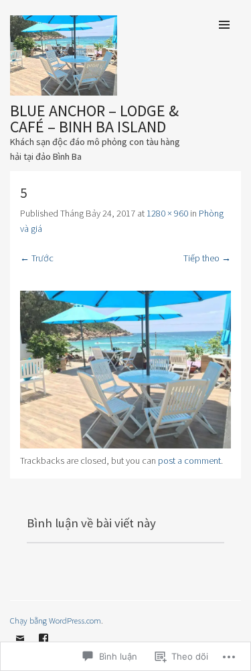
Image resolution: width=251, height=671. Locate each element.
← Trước (37, 258)
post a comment (189, 460)
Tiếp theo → (207, 258)
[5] (125, 445)
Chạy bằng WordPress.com (55, 620)
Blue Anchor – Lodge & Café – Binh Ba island (94, 118)
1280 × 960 (167, 213)
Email (20, 648)
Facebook (43, 648)
